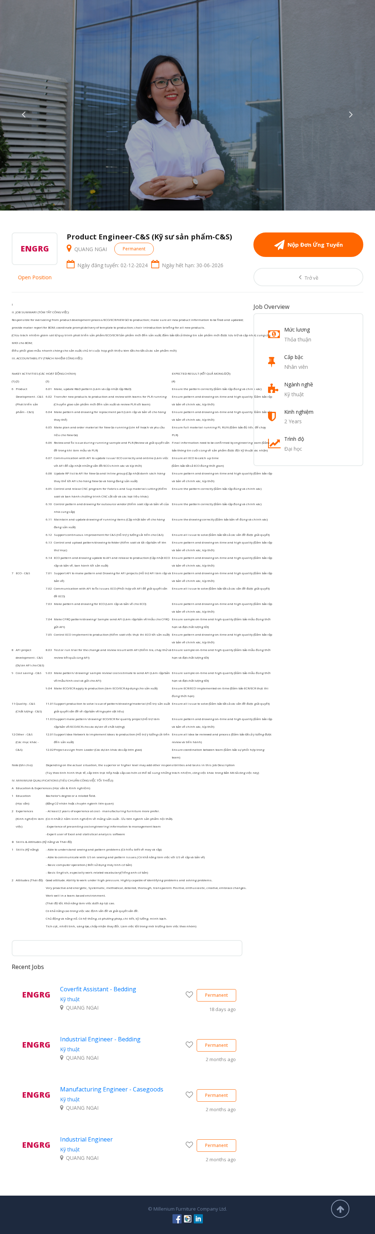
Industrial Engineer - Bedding (100, 1039)
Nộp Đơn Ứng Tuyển (315, 244)
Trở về (311, 278)
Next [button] (351, 112)
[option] (187, 105)
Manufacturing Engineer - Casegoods (111, 1089)
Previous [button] (23, 112)
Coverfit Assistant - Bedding (98, 989)
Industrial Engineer (86, 1139)
